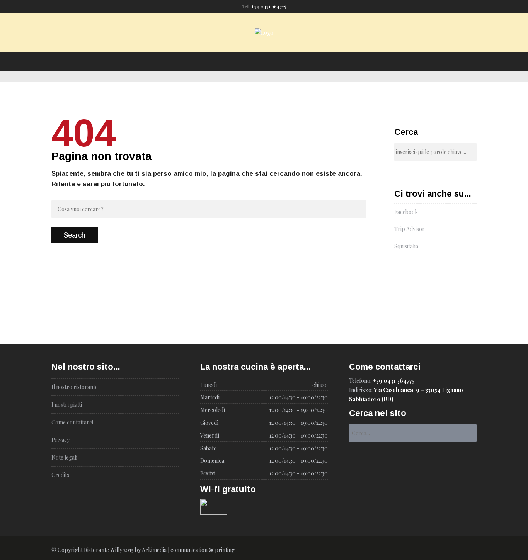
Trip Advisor (409, 228)
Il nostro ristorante (226, 45)
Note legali (64, 457)
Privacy (60, 439)
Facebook (406, 212)
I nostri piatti (277, 45)
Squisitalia (406, 246)
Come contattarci (325, 45)
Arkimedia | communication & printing (188, 549)
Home (184, 45)
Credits (60, 475)
